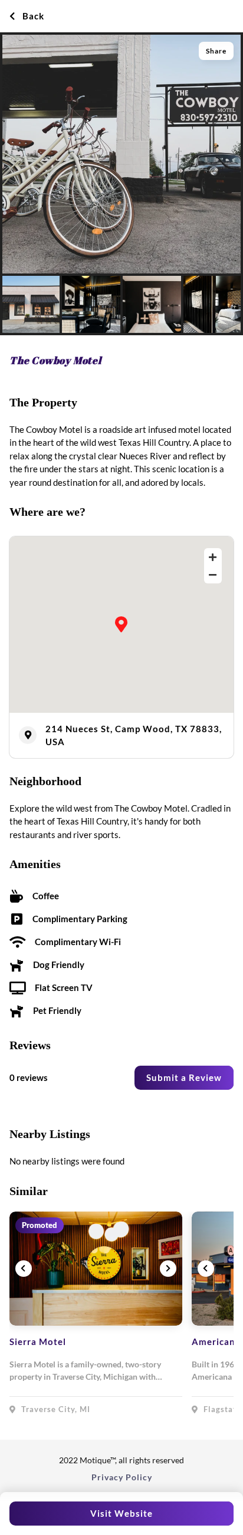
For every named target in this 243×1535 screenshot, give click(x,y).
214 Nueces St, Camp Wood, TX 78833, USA (133, 735)
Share (216, 50)
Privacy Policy (121, 1477)
